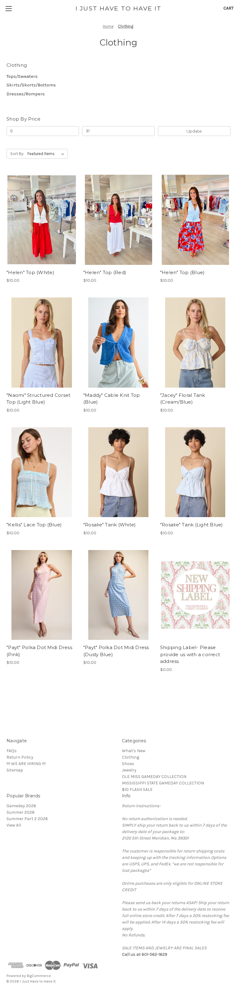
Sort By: (17, 153)
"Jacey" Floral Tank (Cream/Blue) (182, 398)
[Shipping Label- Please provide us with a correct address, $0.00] (195, 595)
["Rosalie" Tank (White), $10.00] (118, 472)
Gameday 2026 (21, 805)
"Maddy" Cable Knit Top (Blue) (111, 398)
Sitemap (14, 770)
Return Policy (19, 757)
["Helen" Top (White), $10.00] (41, 220)
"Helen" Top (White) (30, 272)
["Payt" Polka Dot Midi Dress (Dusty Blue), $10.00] (118, 595)
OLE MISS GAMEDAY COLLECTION (154, 776)
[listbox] (47, 153)
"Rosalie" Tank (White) (109, 525)
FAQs (11, 750)
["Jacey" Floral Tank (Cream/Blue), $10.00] (195, 342)
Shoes (128, 763)
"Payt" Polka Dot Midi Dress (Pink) (39, 650)
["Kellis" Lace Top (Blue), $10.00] (41, 472)
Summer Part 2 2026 (27, 818)
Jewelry (129, 770)
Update (194, 131)
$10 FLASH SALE (137, 789)
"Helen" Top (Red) (104, 272)
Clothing (130, 757)
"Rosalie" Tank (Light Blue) (191, 525)
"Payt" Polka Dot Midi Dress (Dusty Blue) (116, 650)
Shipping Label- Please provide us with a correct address (190, 654)
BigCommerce (39, 976)
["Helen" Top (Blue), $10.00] (195, 220)
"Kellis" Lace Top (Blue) (34, 525)
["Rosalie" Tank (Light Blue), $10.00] (195, 472)
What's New (133, 750)
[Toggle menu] (8, 8)
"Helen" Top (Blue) (182, 272)
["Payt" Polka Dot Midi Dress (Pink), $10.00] (41, 595)
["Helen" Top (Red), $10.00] (118, 220)
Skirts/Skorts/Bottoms (31, 85)
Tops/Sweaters (22, 76)
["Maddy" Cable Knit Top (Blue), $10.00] (118, 342)
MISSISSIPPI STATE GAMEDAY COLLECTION (163, 783)
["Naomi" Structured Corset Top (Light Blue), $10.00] (41, 342)
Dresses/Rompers (25, 94)
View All (13, 825)
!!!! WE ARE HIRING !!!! (26, 763)
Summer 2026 (20, 812)
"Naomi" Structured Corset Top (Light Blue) (38, 398)
